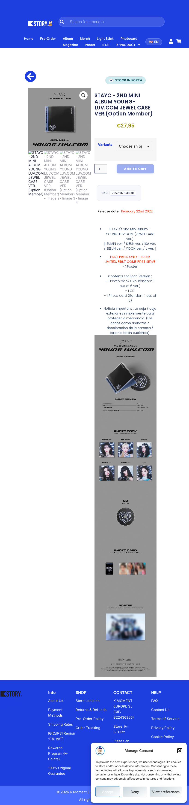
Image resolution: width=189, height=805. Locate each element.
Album (68, 38)
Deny (135, 792)
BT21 (105, 44)
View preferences (166, 792)
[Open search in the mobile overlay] (111, 21)
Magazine (70, 44)
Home (28, 38)
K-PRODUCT (125, 44)
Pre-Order (48, 38)
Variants (105, 144)
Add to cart (135, 168)
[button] (179, 750)
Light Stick (105, 38)
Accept (107, 792)
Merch (85, 38)
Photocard (129, 38)
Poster (90, 44)
